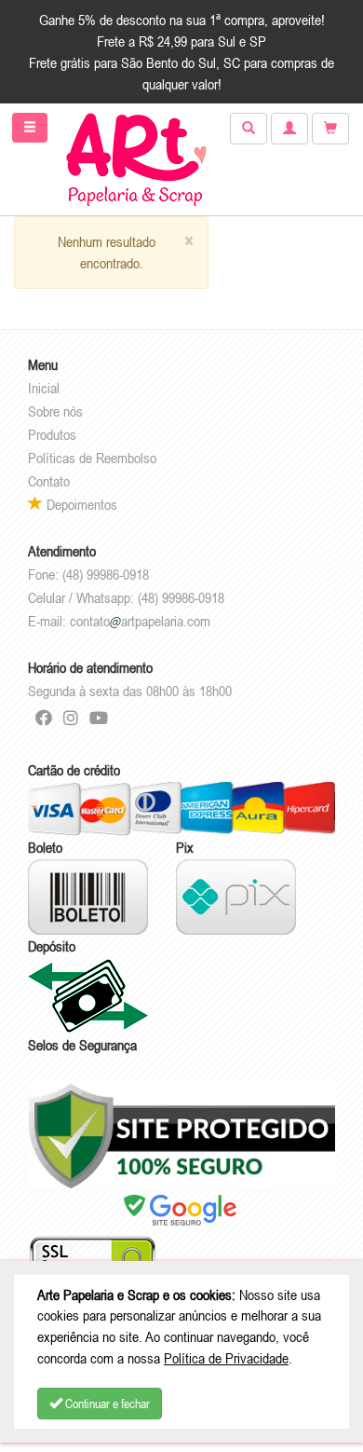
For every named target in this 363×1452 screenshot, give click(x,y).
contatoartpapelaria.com (140, 620)
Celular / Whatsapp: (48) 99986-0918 (126, 597)
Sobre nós (55, 411)
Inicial (44, 387)
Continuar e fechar (106, 1403)
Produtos (52, 434)
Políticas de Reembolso (92, 457)
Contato (49, 481)
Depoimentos (80, 504)
